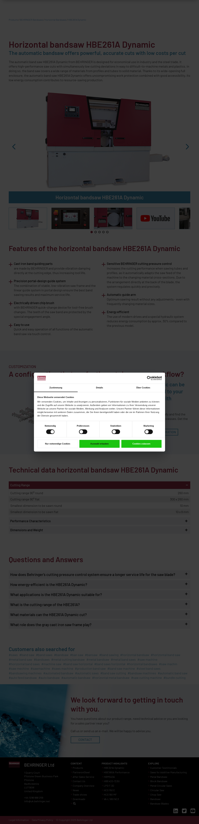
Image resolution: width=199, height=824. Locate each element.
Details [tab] (99, 387)
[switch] (83, 431)
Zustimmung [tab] (55, 387)
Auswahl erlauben (99, 444)
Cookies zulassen (141, 444)
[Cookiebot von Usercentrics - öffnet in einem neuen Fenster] (149, 378)
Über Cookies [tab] (143, 387)
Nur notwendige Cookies (57, 444)
